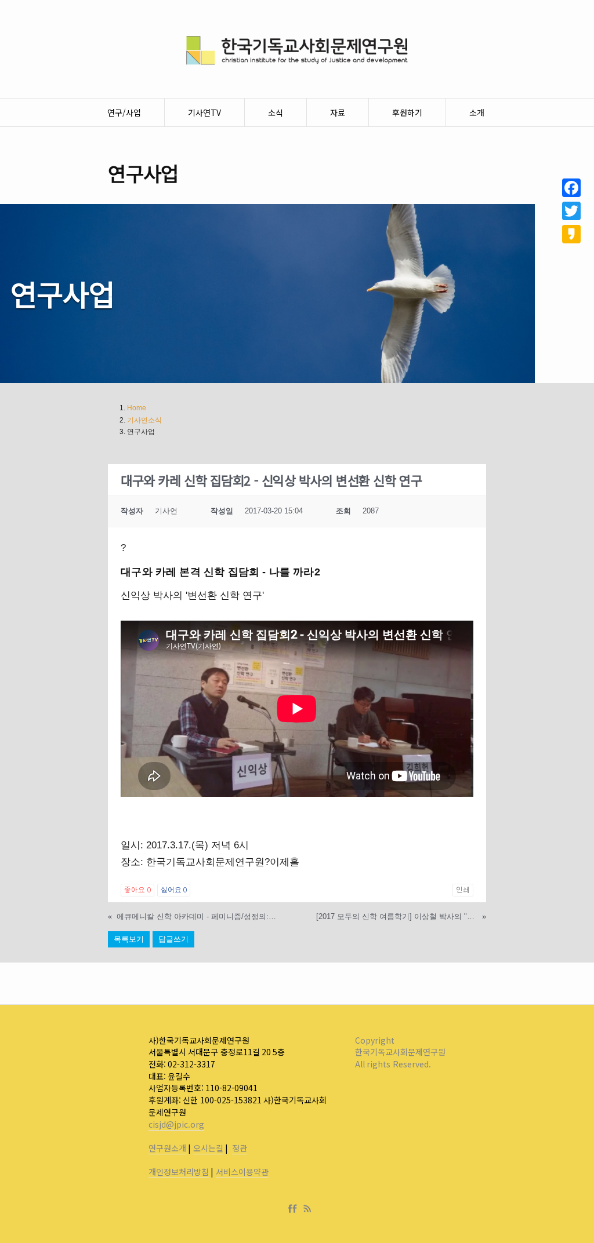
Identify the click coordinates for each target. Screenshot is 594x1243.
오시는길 (208, 1148)
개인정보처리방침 (178, 1172)
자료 (337, 112)
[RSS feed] (307, 1208)
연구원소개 (167, 1148)
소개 (476, 112)
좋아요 (137, 890)
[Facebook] (294, 1208)
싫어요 (174, 890)
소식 (275, 112)
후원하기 (407, 112)
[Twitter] (571, 211)
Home (136, 408)
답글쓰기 (173, 939)
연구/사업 (124, 112)
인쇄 (463, 890)
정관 (239, 1148)
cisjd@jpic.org (176, 1124)
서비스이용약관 (242, 1172)
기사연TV (204, 112)
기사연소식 (144, 420)
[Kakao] (571, 234)
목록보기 (129, 939)
